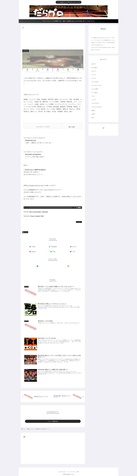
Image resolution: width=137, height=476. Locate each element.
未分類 (93, 114)
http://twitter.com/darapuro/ (33, 154)
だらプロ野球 (94, 89)
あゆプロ (93, 64)
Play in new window (35, 212)
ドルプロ (93, 99)
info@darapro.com (30, 140)
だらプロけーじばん (96, 85)
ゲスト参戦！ (94, 92)
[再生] (24, 207)
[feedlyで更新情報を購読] (37, 266)
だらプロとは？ (62, 471)
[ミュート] (76, 207)
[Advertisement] (34, 39)
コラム (93, 96)
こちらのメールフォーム (35, 185)
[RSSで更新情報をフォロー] (68, 266)
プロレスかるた (95, 103)
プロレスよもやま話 (96, 107)
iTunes (32, 216)
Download (45, 212)
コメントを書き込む (52, 421)
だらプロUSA (94, 81)
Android (37, 216)
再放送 (93, 110)
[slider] (80, 207)
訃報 (92, 117)
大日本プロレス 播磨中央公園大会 (35, 169)
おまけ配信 (94, 67)
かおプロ (93, 71)
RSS (42, 216)
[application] (53, 207)
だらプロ (26, 232)
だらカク (93, 74)
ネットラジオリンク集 (73, 471)
